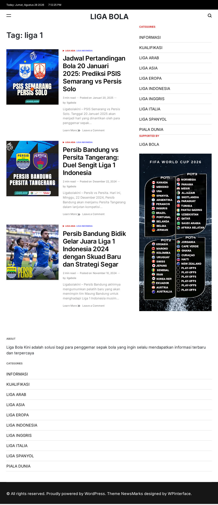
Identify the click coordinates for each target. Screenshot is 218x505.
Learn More (70, 130)
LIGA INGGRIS (152, 99)
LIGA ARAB (149, 58)
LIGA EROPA (150, 78)
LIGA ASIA (70, 50)
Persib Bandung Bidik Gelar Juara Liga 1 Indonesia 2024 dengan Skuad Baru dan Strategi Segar (94, 249)
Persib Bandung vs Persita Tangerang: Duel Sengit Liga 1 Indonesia (91, 161)
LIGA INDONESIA (84, 50)
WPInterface (179, 493)
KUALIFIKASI (150, 47)
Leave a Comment (93, 130)
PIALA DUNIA (151, 129)
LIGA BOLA (109, 16)
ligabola (71, 102)
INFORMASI (150, 37)
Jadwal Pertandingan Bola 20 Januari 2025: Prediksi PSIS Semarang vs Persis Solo (94, 73)
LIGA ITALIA (149, 109)
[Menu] (8, 15)
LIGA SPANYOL (153, 119)
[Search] (210, 15)
